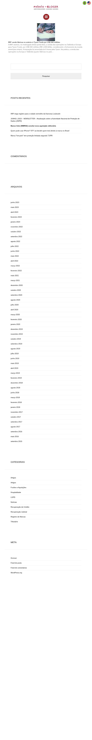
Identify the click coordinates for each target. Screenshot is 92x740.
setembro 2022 (16, 236)
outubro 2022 (16, 232)
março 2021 (15, 280)
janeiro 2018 (15, 407)
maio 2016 (15, 436)
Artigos (13, 478)
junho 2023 (15, 202)
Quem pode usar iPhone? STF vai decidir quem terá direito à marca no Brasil (40, 131)
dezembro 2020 (17, 285)
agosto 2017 (15, 427)
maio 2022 (15, 256)
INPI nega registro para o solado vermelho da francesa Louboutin (35, 114)
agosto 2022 (15, 241)
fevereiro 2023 (16, 217)
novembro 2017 (17, 412)
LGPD (13, 497)
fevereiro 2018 (16, 402)
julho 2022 (15, 246)
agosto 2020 (15, 300)
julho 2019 (15, 353)
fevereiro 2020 (16, 319)
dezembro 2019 (17, 329)
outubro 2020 (16, 290)
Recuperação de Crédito (20, 507)
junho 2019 (15, 358)
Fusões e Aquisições (18, 487)
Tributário (14, 522)
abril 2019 (14, 368)
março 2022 (15, 266)
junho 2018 (15, 392)
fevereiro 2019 (16, 378)
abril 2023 (14, 212)
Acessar (14, 558)
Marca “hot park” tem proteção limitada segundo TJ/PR (31, 136)
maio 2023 (15, 207)
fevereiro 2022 (16, 271)
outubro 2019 (16, 339)
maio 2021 (15, 275)
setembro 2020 (16, 295)
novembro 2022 (17, 227)
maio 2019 (15, 363)
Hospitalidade (16, 492)
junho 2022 (15, 251)
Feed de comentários (19, 568)
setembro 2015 (16, 441)
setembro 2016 (16, 432)
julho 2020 (15, 305)
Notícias (14, 502)
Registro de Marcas (18, 517)
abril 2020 (14, 310)
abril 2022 (14, 261)
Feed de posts (16, 563)
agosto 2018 (15, 388)
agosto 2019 (15, 349)
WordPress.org (16, 573)
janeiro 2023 (15, 222)
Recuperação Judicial (19, 512)
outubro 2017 (16, 417)
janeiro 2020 (15, 324)
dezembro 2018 (17, 383)
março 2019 (15, 373)
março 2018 (15, 397)
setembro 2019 (16, 344)
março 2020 (15, 314)
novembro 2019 (17, 334)
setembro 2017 (16, 422)
